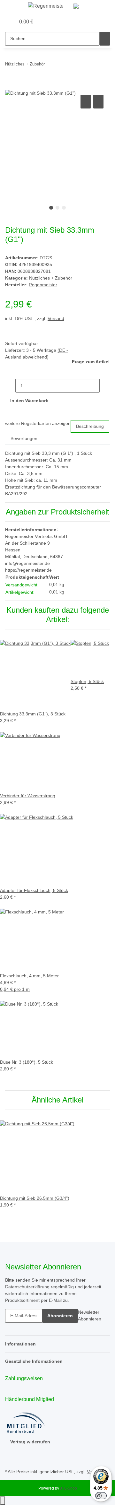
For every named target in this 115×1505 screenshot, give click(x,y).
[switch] (101, 1495)
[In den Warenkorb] (10, 86)
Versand (56, 318)
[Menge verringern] (10, 386)
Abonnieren (60, 1315)
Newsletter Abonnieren (89, 1315)
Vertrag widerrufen (30, 1441)
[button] (3, 21)
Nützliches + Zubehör (50, 278)
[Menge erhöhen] (105, 386)
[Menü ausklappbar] (13, 7)
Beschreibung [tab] (90, 426)
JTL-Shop (68, 1488)
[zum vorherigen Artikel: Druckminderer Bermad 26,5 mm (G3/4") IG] (50, 65)
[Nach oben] (2, 1500)
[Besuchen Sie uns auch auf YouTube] (10, 1459)
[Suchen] (105, 39)
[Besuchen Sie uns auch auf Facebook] (10, 1452)
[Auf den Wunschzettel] (98, 101)
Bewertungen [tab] (24, 438)
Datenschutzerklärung (27, 1286)
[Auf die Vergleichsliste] (85, 101)
